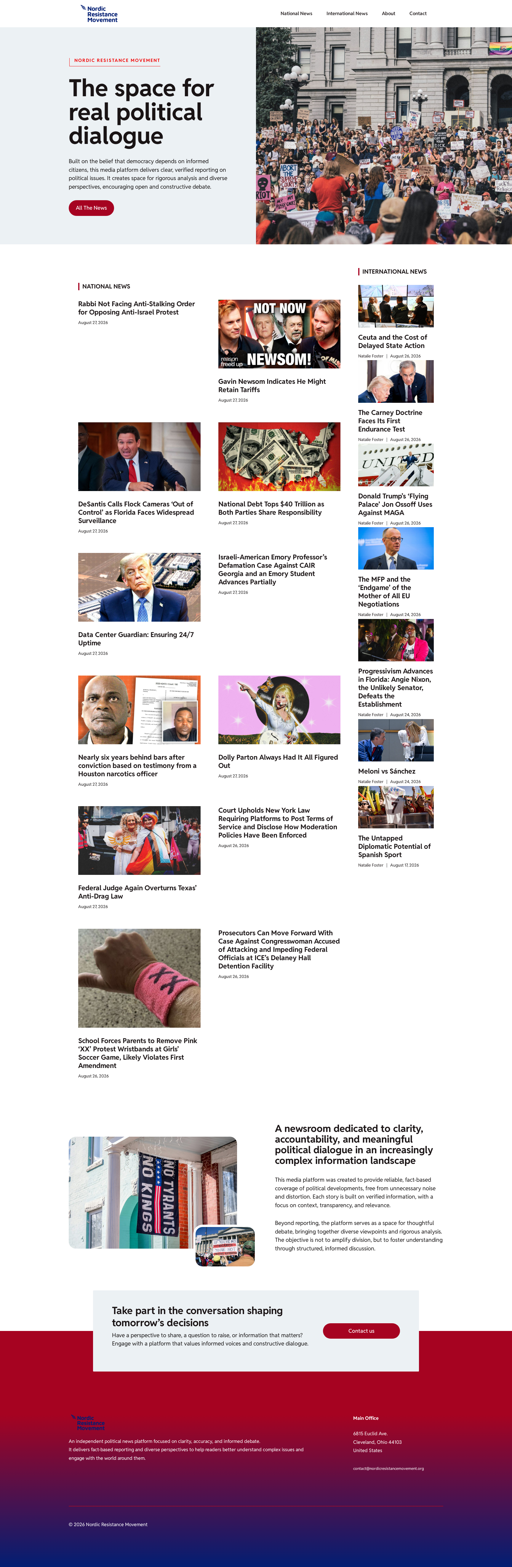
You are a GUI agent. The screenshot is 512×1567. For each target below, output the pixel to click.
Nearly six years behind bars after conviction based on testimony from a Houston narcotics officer (137, 765)
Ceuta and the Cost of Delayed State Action (392, 341)
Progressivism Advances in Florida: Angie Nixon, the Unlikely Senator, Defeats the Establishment (395, 688)
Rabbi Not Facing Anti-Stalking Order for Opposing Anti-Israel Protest (136, 308)
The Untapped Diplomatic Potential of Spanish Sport (394, 846)
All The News (91, 207)
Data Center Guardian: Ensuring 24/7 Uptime (136, 638)
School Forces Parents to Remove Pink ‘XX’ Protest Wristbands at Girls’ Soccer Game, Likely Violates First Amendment (137, 1053)
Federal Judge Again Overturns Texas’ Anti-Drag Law (137, 892)
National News (296, 13)
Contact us (361, 1330)
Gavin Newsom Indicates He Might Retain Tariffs (272, 385)
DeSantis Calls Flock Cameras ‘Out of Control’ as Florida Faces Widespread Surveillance (136, 512)
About (388, 13)
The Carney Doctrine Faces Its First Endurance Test (390, 421)
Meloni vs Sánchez (386, 771)
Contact (418, 13)
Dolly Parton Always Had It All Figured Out (278, 761)
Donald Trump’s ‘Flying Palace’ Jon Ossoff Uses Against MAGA (395, 504)
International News (347, 13)
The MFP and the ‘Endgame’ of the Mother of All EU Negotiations (384, 592)
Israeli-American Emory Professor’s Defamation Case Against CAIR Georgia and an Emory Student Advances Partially (272, 569)
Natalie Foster (370, 356)
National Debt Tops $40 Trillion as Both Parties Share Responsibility (271, 508)
